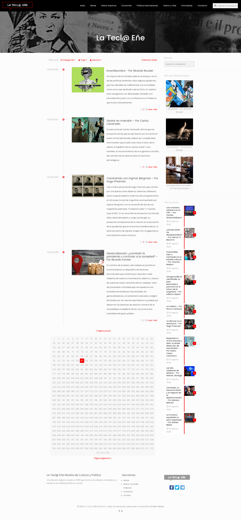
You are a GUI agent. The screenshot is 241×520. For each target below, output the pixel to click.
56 (105, 347)
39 (128, 343)
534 (77, 444)
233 (110, 382)
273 (91, 391)
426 (86, 422)
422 (68, 422)
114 (68, 360)
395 (147, 413)
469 (82, 430)
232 (105, 382)
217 (137, 378)
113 (63, 360)
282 (133, 391)
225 (72, 382)
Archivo (127, 495)
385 (100, 413)
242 (152, 382)
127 (128, 360)
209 (100, 378)
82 (124, 351)
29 (82, 343)
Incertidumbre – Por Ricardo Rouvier (130, 70)
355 (63, 409)
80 (114, 351)
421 (63, 422)
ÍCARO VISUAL (157, 506)
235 (119, 382)
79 (110, 351)
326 (133, 400)
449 (91, 426)
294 (86, 395)
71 (73, 351)
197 (146, 373)
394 (142, 413)
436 (133, 422)
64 (142, 347)
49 (72, 347)
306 (142, 395)
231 (100, 382)
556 (77, 448)
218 (142, 378)
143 (100, 365)
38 (124, 343)
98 (96, 356)
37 (119, 343)
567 (128, 448)
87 (147, 351)
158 (68, 369)
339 (91, 404)
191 (119, 373)
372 (142, 409)
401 (72, 417)
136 (68, 365)
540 (105, 444)
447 (82, 426)
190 (114, 373)
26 (68, 343)
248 (77, 387)
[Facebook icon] (119, 511)
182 (77, 373)
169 (119, 369)
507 (54, 439)
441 (54, 426)
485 (54, 435)
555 (73, 448)
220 (151, 378)
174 (142, 369)
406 (96, 417)
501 (128, 435)
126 (123, 360)
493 (91, 435)
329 (147, 400)
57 (110, 347)
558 (86, 448)
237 (128, 382)
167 (109, 369)
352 (151, 404)
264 (152, 387)
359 (82, 409)
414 (133, 417)
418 (151, 417)
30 (86, 343)
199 (54, 378)
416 (142, 417)
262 (142, 387)
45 (54, 347)
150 (133, 365)
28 (77, 343)
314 (77, 400)
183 (81, 373)
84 (133, 351)
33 (100, 343)
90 (59, 356)
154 (151, 365)
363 (100, 409)
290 (68, 395)
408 (105, 417)
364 (105, 409)
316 (86, 400)
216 (133, 378)
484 (152, 430)
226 (77, 382)
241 (147, 382)
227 (82, 382)
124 (114, 360)
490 (77, 435)
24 (58, 343)
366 (114, 409)
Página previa (104, 330)
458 (133, 426)
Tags (83, 60)
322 (114, 400)
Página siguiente (102, 458)
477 (119, 430)
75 (91, 351)
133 (54, 365)
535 (82, 444)
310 (58, 400)
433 (119, 422)
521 (119, 439)
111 (54, 360)
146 (114, 365)
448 (87, 426)
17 (128, 338)
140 (86, 365)
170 (123, 369)
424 (77, 422)
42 (142, 343)
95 (82, 356)
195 (137, 373)
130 (142, 360)
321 (109, 400)
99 (100, 356)
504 (142, 435)
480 (133, 430)
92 (68, 356)
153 (146, 365)
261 (137, 387)
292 (77, 395)
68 (58, 351)
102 (114, 356)
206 (86, 378)
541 (109, 444)
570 (142, 448)
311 (63, 400)
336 (77, 404)
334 (68, 404)
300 (114, 395)
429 (100, 422)
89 (54, 356)
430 (105, 422)
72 (77, 351)
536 (86, 444)
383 (91, 413)
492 (86, 435)
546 (133, 444)
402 (77, 417)
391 (128, 413)
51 (82, 347)
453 (110, 426)
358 (77, 409)
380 (77, 413)
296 (96, 395)
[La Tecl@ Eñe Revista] (18, 5)
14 (114, 338)
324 (124, 400)
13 (110, 338)
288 (59, 395)
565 (119, 448)
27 (73, 343)
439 (147, 422)
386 (105, 413)
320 (105, 400)
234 (114, 382)
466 (68, 430)
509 (63, 439)
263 (147, 387)
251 (91, 387)
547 (138, 444)
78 (105, 351)
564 (114, 448)
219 (147, 378)
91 (63, 356)
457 (128, 426)
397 (54, 417)
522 (124, 439)
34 (105, 343)
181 (72, 373)
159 (72, 369)
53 (91, 347)
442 (59, 426)
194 (133, 373)
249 (82, 387)
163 (91, 369)
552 (59, 448)
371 (137, 409)
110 (151, 356)
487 (63, 435)
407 (101, 417)
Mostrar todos (150, 60)
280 (124, 391)
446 (77, 426)
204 (77, 378)
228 (86, 382)
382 (86, 413)
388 (114, 413)
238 (133, 382)
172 (133, 369)
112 (59, 360)
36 (114, 343)
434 (124, 422)
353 (54, 409)
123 (109, 360)
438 (142, 422)
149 (128, 365)
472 (96, 430)
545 (128, 444)
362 (96, 409)
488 (68, 435)
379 (72, 413)
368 (124, 409)
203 (72, 378)
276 (105, 391)
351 (146, 404)
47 (63, 347)
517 (100, 439)
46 (58, 347)
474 (105, 430)
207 (91, 378)
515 (91, 439)
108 (142, 356)
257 (119, 387)
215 (128, 378)
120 (95, 360)
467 (73, 430)
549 (147, 444)
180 (68, 373)
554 (68, 448)
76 (96, 351)
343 (110, 404)
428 (96, 422)
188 (105, 373)
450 (96, 426)
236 (124, 382)
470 (87, 430)
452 (105, 426)
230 (96, 382)
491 (82, 435)
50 (77, 347)
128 (133, 360)
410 (114, 417)
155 (54, 369)
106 (133, 356)
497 (110, 435)
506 (152, 435)
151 (137, 365)
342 (105, 404)
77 (100, 351)
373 (147, 409)
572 (152, 448)
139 (82, 365)
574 (103, 452)
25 (63, 343)
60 (124, 347)
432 (114, 422)
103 (119, 356)
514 (86, 439)
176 (151, 369)
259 (128, 387)
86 (142, 351)
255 (110, 387)
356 (68, 409)
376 (59, 413)
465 (63, 430)
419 (54, 422)
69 (63, 351)
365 (110, 409)
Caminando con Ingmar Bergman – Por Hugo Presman (132, 179)
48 (68, 347)
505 (147, 435)
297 (100, 395)
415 (137, 417)
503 (138, 435)
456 (124, 426)
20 (142, 338)
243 (54, 387)
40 (133, 343)
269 (72, 391)
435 (128, 422)
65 (147, 347)
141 (91, 365)
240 (142, 382)
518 (105, 439)
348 (133, 404)
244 (59, 387)
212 (114, 378)
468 (77, 430)
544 (124, 444)
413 (128, 417)
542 (114, 444)
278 (114, 391)
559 (91, 448)
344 (114, 404)
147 (119, 365)
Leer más (152, 109)
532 (68, 444)
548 (142, 444)
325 (128, 400)
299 (110, 395)
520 (114, 439)
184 (86, 373)
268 (68, 391)
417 (147, 417)
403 (82, 417)
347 (128, 404)
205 (82, 378)
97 (91, 356)
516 (96, 439)
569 (138, 448)
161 (82, 369)
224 (68, 382)
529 (54, 444)
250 (86, 387)
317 (91, 400)
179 (63, 373)
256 (114, 387)
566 (124, 448)
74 (86, 351)
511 (72, 439)
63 (138, 347)
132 (151, 360)
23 (54, 343)
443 (63, 426)
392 (133, 413)
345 (119, 404)
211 (110, 378)
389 (119, 413)
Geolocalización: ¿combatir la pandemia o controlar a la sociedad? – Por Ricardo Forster (132, 256)
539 (100, 444)
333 (63, 404)
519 (109, 439)
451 (100, 426)
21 (147, 338)
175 (147, 369)
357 (73, 409)
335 (72, 404)
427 (91, 422)
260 (133, 387)
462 (152, 426)
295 (91, 395)
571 (147, 448)
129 (137, 360)
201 (63, 378)
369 (128, 409)
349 (138, 404)
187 (100, 373)
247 (73, 387)
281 (128, 391)
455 (119, 426)
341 (100, 404)
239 (137, 382)
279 (119, 391)
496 (105, 435)
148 (123, 365)
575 (107, 452)
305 (138, 395)
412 (123, 417)
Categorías (68, 60)
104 (123, 356)
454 (114, 426)
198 (151, 373)
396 (151, 413)
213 (119, 378)
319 (100, 400)
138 (77, 365)
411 (119, 417)
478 (124, 430)
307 (147, 395)
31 (91, 343)
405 (91, 417)
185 (91, 373)
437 (138, 422)
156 (58, 369)
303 (128, 395)
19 (138, 338)
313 (72, 400)
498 (114, 435)
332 (59, 404)
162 (86, 369)
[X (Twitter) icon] (122, 511)
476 (114, 430)
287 (54, 395)
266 (59, 391)
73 (82, 351)
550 (152, 444)
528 (152, 439)
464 (59, 430)
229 (91, 382)
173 (137, 369)
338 (86, 404)
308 (152, 395)
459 (138, 426)
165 (100, 369)
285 (147, 391)
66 (151, 347)
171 (128, 369)
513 (81, 439)
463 (54, 430)
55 (100, 347)
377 (63, 413)
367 (119, 409)
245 (63, 387)
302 (124, 395)
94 (77, 356)
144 (105, 365)
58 (114, 347)
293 (82, 395)
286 (152, 391)
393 (137, 413)
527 (147, 439)
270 (77, 391)
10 (96, 338)
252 (96, 387)
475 (110, 430)
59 (119, 347)
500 (124, 435)
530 (59, 444)
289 (63, 395)
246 (68, 387)
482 (142, 430)
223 (63, 382)
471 (91, 430)
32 (96, 343)
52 (86, 347)
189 (109, 373)
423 (73, 422)
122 (105, 360)
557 (82, 448)
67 (54, 351)
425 (82, 422)
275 (100, 391)
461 (147, 426)
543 (119, 444)
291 (72, 395)
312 (68, 400)
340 (96, 404)
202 (68, 378)
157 (63, 369)
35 (110, 343)
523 (128, 439)
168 (114, 369)
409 (110, 417)
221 (54, 382)
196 (142, 373)
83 (128, 351)
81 (119, 351)
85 (137, 351)
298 (105, 395)
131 (147, 360)
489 (73, 435)
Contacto (128, 491)
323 (119, 400)
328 (142, 400)
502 (133, 435)
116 (77, 360)
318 (95, 400)
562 (105, 448)
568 (133, 448)
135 (63, 365)
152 (142, 365)
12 (105, 338)
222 (59, 382)
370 (133, 409)
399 (63, 417)
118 (86, 360)
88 (151, 351)
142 (96, 365)
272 (86, 391)
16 (124, 338)
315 (81, 400)
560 (96, 448)
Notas (126, 480)
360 (86, 409)
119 (91, 360)
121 (100, 360)
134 (58, 365)
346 (124, 404)
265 (54, 391)
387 (110, 413)
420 (59, 422)
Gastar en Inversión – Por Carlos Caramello (127, 122)
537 (91, 444)
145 (109, 365)
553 (63, 448)
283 (137, 391)
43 (147, 343)
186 (96, 373)
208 (96, 378)
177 (54, 373)
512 (77, 439)
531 (63, 444)
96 (86, 356)
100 (105, 356)
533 (72, 444)
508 (59, 439)
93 (73, 356)
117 (82, 360)
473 (100, 430)
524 (133, 439)
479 (128, 430)
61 (128, 347)
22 (151, 338)
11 (100, 338)
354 (59, 409)
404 (87, 417)
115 (72, 360)
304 (133, 395)
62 (133, 347)
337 (82, 404)
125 (119, 360)
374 (152, 409)
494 (96, 435)
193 (128, 373)
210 (105, 378)
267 (63, 391)
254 (105, 387)
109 (146, 356)
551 (54, 448)
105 (128, 356)
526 (142, 439)
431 (109, 422)
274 (96, 391)
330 (151, 400)
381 (81, 413)
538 (96, 444)
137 (72, 365)
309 (54, 400)
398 (59, 417)
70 (68, 351)
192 (123, 373)
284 (142, 391)
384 (96, 413)
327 (137, 400)
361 (91, 409)
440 (152, 422)
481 (137, 430)
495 (100, 435)
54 (96, 347)
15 (119, 338)
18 (133, 338)
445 (73, 426)
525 (138, 439)
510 (68, 439)
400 (68, 417)
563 (110, 448)
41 (138, 343)
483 (147, 430)
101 (110, 356)
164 (96, 369)
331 (54, 404)
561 (100, 448)
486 (59, 435)
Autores (96, 60)
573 (98, 452)
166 (105, 369)
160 (77, 369)
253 (100, 387)
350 (142, 404)
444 (68, 426)
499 (119, 435)
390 (124, 413)
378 (68, 413)
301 (119, 395)
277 (110, 391)
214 (123, 378)
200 (59, 378)
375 (54, 413)
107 (137, 356)
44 (151, 343)
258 (124, 387)
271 (81, 391)
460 (142, 426)
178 (58, 373)
